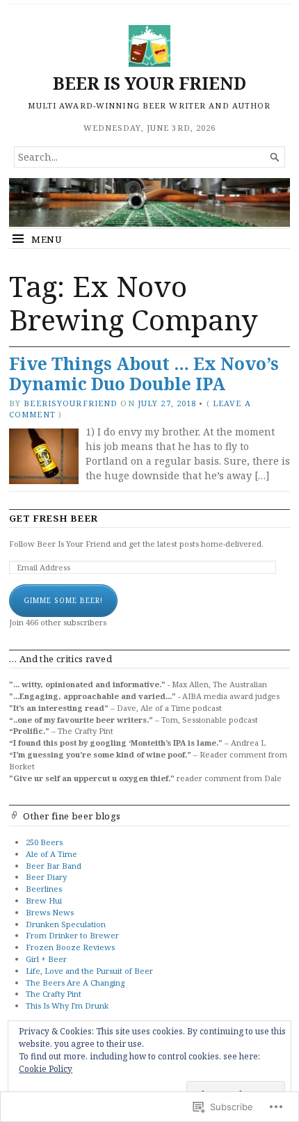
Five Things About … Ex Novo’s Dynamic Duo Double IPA (144, 373)
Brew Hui (44, 900)
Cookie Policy (45, 1069)
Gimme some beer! (63, 600)
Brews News (50, 912)
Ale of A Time (51, 854)
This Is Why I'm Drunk (67, 1005)
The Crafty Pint (53, 993)
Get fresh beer (53, 518)
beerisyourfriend (71, 403)
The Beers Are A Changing (75, 982)
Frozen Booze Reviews (70, 947)
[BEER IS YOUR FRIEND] (149, 202)
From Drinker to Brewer (72, 935)
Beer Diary (46, 877)
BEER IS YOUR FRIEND (149, 83)
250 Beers (44, 842)
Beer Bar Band (53, 865)
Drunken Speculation (66, 924)
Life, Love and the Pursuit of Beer (89, 970)
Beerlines (44, 888)
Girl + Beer (46, 959)
